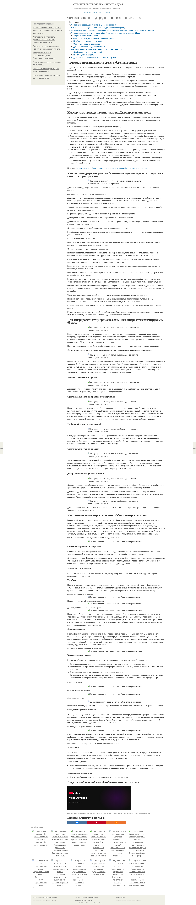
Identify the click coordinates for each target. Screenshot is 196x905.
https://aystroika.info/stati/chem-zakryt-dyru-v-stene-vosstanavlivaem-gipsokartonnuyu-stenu (112, 168)
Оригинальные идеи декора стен (87, 44)
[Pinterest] (96, 822)
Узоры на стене (78, 813)
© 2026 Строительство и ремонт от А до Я (45, 897)
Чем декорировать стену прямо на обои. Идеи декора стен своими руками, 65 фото (106, 33)
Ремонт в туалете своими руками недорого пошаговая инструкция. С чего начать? (48, 30)
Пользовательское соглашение (89, 897)
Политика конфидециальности (83, 900)
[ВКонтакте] (77, 822)
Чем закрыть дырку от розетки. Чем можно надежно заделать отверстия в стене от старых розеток (112, 30)
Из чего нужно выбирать (83, 54)
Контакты (77, 897)
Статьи (106, 12)
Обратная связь (120, 897)
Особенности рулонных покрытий (87, 52)
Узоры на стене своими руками (86, 35)
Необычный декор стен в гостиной (87, 41)
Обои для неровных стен (130, 813)
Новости (97, 12)
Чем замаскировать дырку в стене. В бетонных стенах (94, 24)
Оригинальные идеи (89, 813)
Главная (87, 12)
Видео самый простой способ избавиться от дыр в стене (95, 57)
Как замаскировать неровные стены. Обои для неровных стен (97, 49)
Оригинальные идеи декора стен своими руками (93, 38)
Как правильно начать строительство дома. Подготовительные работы (44, 55)
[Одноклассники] (116, 822)
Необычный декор (101, 813)
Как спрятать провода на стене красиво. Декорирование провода (98, 27)
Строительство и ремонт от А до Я (98, 4)
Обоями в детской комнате (114, 813)
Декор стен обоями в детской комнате (89, 46)
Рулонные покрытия (144, 813)
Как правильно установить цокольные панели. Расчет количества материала (44, 39)
